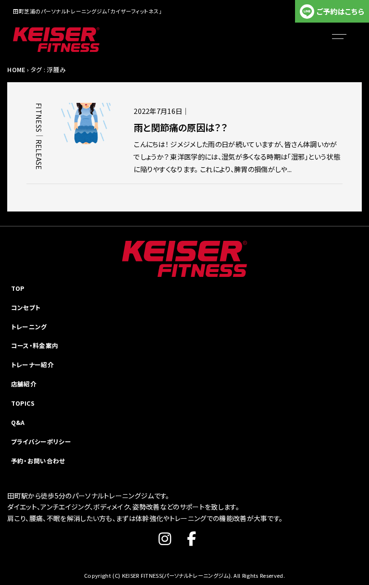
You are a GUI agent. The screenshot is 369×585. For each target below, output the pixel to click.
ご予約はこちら (340, 11)
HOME (16, 69)
